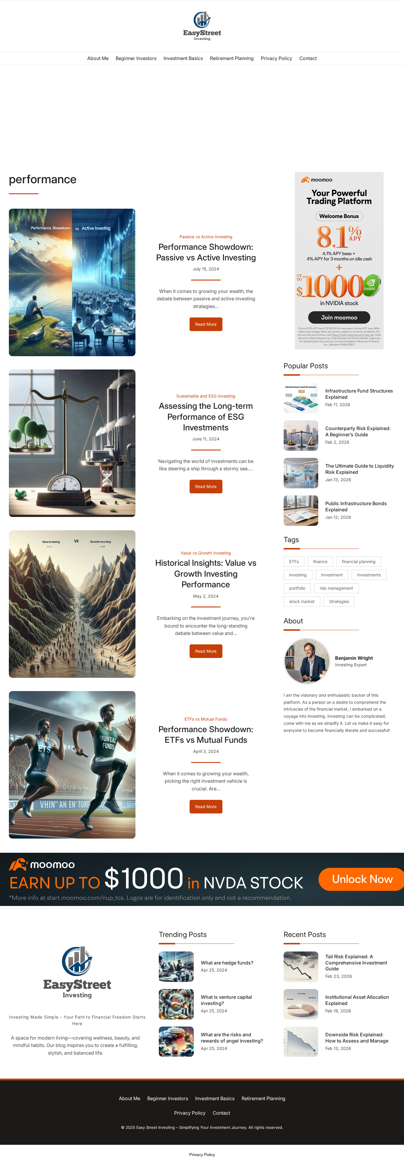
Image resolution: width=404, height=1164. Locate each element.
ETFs (294, 561)
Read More (208, 326)
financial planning (359, 561)
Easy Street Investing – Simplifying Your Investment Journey (191, 1127)
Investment (332, 574)
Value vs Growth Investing (206, 552)
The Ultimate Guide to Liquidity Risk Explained (359, 469)
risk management (336, 588)
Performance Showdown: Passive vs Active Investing (206, 252)
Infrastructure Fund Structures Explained (359, 394)
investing (298, 574)
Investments (369, 574)
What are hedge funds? (227, 963)
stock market (302, 601)
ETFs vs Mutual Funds (206, 719)
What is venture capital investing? (226, 1000)
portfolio (297, 588)
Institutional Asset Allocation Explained (357, 1000)
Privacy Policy (202, 1154)
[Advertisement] (202, 113)
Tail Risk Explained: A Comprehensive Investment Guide (356, 963)
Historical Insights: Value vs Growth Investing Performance (205, 573)
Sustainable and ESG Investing (205, 395)
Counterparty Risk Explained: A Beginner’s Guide (358, 431)
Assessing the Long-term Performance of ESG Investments (206, 416)
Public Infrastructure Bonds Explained (356, 506)
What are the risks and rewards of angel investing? (232, 1038)
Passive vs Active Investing (206, 236)
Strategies (339, 601)
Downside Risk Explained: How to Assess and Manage (356, 1038)
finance (320, 561)
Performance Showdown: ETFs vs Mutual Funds (206, 734)
